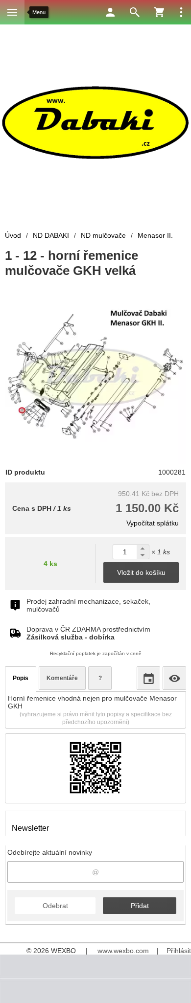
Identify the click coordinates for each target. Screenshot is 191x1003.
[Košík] (159, 12)
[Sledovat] (174, 678)
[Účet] (110, 12)
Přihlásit (179, 951)
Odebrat (55, 906)
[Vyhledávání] (134, 12)
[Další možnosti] (181, 12)
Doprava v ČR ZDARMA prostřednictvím (88, 633)
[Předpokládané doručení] (148, 678)
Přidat (140, 906)
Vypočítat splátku (152, 523)
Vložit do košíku (141, 572)
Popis (20, 678)
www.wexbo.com (123, 951)
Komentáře (62, 678)
